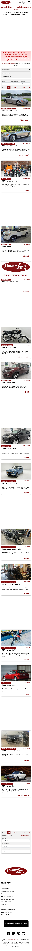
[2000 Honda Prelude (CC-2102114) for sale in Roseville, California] (16, 269)
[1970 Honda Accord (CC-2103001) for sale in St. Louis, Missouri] (16, 169)
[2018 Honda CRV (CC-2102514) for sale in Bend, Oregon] (16, 234)
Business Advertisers (7, 896)
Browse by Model (6, 73)
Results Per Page (6, 849)
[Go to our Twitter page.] (13, 934)
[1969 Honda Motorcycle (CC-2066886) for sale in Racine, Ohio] (16, 739)
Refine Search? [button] (25, 835)
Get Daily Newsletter (16, 924)
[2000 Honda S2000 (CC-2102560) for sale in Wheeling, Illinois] (16, 98)
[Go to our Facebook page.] (8, 934)
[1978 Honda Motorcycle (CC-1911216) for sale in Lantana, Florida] (16, 572)
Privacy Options (6, 915)
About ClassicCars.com (8, 891)
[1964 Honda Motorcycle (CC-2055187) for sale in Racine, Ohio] (16, 537)
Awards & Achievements (8, 910)
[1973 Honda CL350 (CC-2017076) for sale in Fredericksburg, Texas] (16, 638)
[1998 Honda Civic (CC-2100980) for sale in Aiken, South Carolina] (16, 673)
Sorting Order (14, 81)
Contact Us (4, 894)
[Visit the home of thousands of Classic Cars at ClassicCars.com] (6, 2)
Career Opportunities (7, 899)
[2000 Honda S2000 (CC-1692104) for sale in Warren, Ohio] (16, 134)
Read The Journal (6, 902)
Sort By (3, 81)
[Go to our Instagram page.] (18, 934)
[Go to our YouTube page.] (23, 934)
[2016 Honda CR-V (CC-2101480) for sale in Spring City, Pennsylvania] (16, 436)
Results (23, 81)
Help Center (5, 889)
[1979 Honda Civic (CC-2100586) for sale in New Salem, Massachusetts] (16, 774)
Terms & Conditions (7, 907)
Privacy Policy (5, 904)
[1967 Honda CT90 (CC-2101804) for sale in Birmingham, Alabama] (16, 335)
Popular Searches (6, 76)
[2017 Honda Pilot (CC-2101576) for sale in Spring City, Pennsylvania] (16, 370)
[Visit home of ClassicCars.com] (16, 873)
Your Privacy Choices (7, 912)
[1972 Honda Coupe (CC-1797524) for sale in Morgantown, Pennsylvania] (16, 471)
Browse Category (6, 70)
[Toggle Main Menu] (29, 2)
